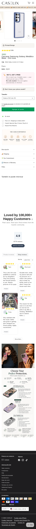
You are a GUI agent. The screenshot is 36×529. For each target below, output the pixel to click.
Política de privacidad (7, 475)
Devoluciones (5, 477)
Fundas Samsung (7, 520)
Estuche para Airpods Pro (22, 520)
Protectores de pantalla (9, 522)
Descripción (5, 149)
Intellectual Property (7, 487)
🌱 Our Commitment (8, 158)
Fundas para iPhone (20, 518)
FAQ (3, 473)
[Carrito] (29, 3)
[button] (18, 50)
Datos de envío (6, 480)
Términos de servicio (7, 485)
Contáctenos (5, 470)
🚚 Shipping (5, 154)
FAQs (3, 167)
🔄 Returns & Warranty (9, 162)
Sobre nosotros (6, 468)
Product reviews (9, 254)
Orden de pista (5, 482)
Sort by (20, 259)
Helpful (6, 288)
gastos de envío (8, 104)
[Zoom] (28, 36)
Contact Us (21, 522)
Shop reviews (22, 254)
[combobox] (18, 98)
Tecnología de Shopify (8, 525)
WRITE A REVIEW (18, 245)
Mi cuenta (4, 489)
